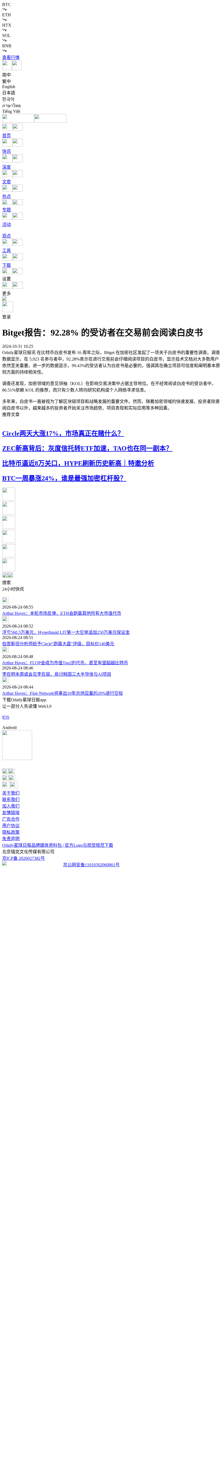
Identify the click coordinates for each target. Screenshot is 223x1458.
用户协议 (11, 825)
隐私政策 (11, 832)
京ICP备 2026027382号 (23, 858)
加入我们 (11, 806)
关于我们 (11, 793)
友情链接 (11, 812)
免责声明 (11, 838)
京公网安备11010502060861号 (91, 865)
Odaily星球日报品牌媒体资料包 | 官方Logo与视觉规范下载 (57, 845)
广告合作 (11, 819)
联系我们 (11, 799)
